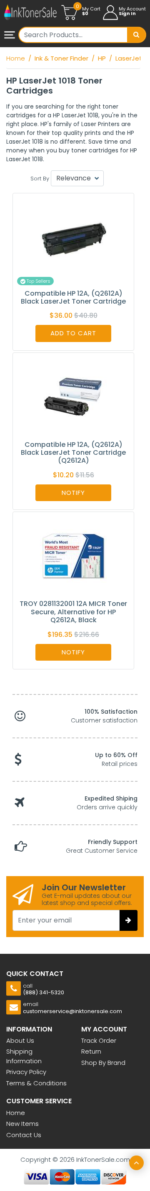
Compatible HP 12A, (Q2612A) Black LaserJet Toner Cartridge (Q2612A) (73, 452)
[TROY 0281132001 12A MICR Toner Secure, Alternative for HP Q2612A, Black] (73, 555)
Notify (73, 492)
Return (91, 1051)
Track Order (98, 1040)
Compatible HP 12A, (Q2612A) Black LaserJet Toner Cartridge (73, 297)
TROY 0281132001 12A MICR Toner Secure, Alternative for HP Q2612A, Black (73, 611)
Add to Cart (73, 333)
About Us (20, 1040)
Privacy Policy (26, 1071)
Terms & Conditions (36, 1083)
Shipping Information (24, 1056)
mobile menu (10, 35)
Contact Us (23, 1134)
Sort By (39, 178)
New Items (22, 1123)
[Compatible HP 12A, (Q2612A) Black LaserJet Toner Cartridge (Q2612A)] (73, 396)
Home (15, 1112)
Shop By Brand (103, 1062)
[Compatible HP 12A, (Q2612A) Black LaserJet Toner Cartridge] (73, 236)
